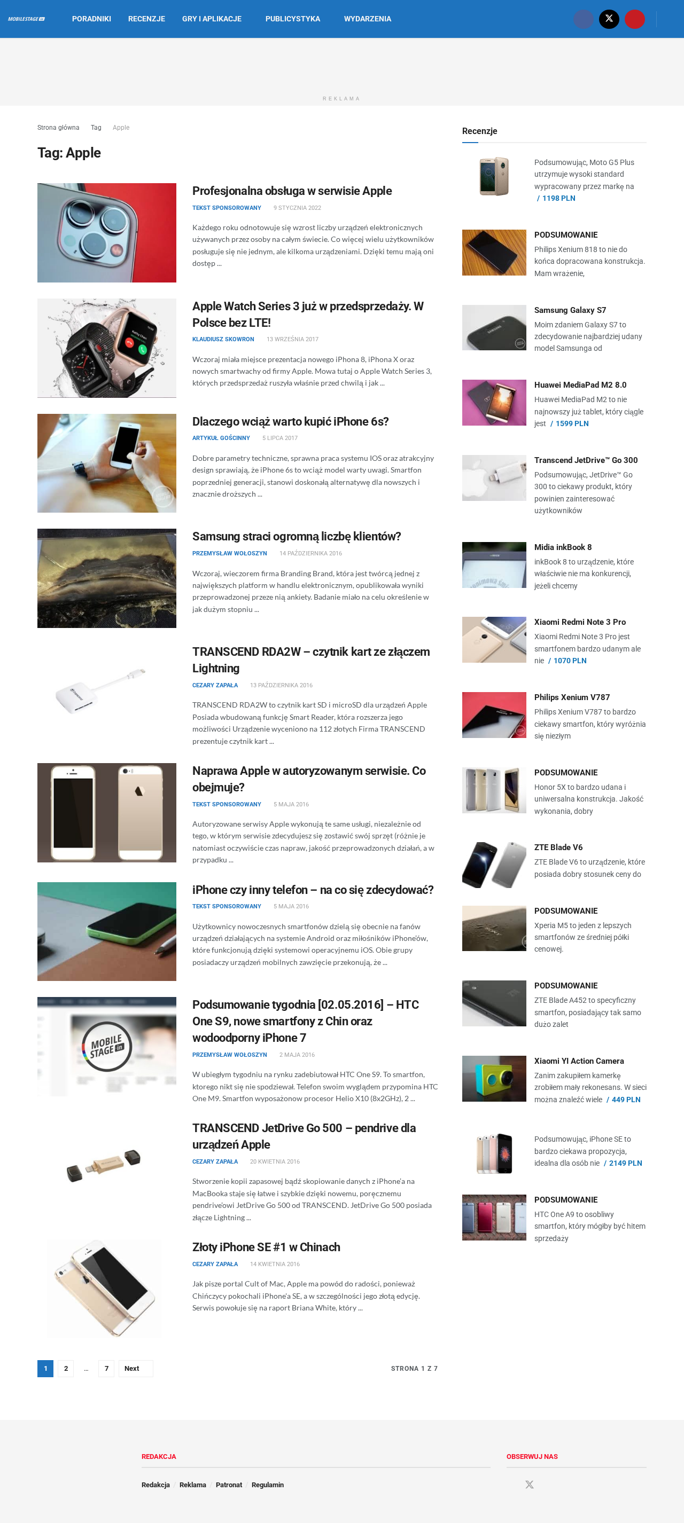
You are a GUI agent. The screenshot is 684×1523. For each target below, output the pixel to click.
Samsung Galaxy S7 (570, 310)
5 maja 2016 (290, 804)
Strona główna (58, 127)
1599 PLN (572, 423)
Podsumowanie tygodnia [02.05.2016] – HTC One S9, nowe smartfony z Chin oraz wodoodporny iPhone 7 (305, 1021)
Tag (96, 127)
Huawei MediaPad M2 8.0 (580, 385)
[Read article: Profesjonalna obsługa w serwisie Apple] (106, 232)
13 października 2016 (280, 685)
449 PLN (626, 1099)
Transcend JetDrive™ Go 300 (586, 460)
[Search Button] (672, 19)
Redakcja (156, 1485)
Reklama (193, 1485)
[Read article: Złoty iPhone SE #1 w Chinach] (106, 1289)
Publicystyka (293, 18)
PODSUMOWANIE (565, 235)
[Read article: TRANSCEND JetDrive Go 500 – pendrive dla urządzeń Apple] (106, 1170)
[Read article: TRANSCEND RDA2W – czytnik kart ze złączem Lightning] (106, 693)
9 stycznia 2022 (296, 208)
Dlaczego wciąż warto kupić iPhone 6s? (290, 421)
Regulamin (268, 1485)
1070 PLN (570, 660)
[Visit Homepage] (26, 19)
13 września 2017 (291, 339)
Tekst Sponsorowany (226, 208)
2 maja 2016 (296, 1054)
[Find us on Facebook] (583, 19)
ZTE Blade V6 (558, 847)
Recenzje (146, 18)
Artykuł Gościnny (221, 438)
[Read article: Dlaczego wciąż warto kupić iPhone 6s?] (106, 463)
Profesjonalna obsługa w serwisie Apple (292, 191)
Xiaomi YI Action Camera (579, 1061)
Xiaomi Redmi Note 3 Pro (580, 622)
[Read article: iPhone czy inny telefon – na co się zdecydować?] (106, 932)
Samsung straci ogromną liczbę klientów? (296, 536)
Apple (121, 127)
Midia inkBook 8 (563, 547)
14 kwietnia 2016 (274, 1264)
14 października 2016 (310, 553)
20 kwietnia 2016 (274, 1161)
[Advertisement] (342, 63)
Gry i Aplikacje (212, 18)
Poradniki (91, 18)
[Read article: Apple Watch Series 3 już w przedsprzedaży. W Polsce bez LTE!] (106, 348)
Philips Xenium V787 (572, 697)
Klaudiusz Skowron (223, 339)
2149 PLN (625, 1163)
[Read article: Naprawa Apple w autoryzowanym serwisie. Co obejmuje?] (106, 812)
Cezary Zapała (215, 685)
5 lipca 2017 (279, 438)
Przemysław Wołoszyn (229, 553)
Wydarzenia (367, 18)
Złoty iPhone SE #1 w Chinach (266, 1247)
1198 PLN (559, 198)
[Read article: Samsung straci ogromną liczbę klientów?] (106, 578)
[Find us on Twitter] (609, 19)
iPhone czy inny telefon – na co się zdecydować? (312, 890)
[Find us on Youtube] (635, 19)
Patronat (229, 1485)
